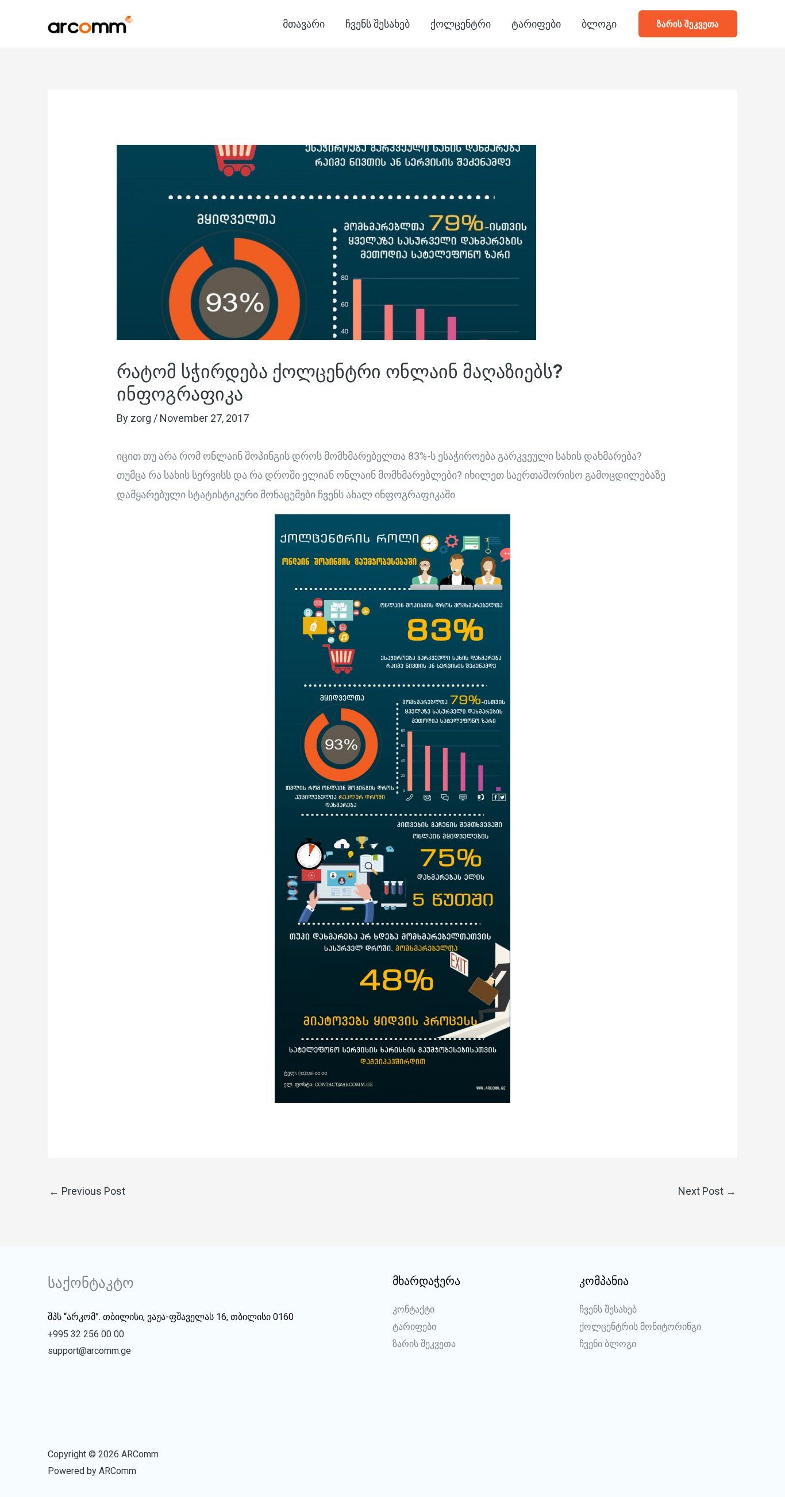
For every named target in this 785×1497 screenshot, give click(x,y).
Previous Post (87, 1191)
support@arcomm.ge (89, 1350)
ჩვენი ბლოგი (607, 1343)
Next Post (707, 1191)
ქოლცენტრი (460, 24)
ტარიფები (536, 24)
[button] (687, 23)
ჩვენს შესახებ (377, 24)
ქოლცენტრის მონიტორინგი (640, 1326)
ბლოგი (599, 24)
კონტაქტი (413, 1309)
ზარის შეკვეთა (424, 1343)
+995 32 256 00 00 (86, 1334)
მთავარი (304, 24)
